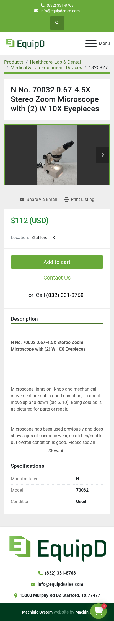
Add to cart (57, 262)
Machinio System (37, 612)
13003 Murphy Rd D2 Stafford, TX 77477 (60, 595)
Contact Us (57, 277)
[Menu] (91, 43)
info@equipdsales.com (60, 11)
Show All (57, 451)
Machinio (84, 612)
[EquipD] (57, 548)
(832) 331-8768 (60, 5)
